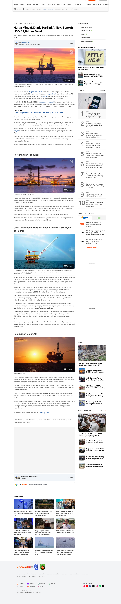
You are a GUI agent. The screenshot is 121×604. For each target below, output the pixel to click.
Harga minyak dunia (36, 92)
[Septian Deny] (18, 477)
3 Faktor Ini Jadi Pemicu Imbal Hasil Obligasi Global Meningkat (22, 532)
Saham (39, 9)
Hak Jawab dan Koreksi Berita (37, 576)
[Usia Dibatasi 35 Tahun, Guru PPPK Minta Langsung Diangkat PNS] (92, 423)
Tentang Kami (85, 574)
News (22, 4)
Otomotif (77, 4)
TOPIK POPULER (83, 23)
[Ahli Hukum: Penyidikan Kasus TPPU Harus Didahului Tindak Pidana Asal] (82, 442)
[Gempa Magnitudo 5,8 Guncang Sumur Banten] (82, 403)
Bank (33, 9)
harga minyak (51, 94)
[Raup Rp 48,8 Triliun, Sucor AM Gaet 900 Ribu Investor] (82, 450)
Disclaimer (33, 574)
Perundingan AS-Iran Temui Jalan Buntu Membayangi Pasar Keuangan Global (65, 552)
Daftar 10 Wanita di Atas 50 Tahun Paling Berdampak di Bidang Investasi (94, 155)
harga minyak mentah (46, 102)
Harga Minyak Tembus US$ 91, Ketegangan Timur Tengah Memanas (43, 513)
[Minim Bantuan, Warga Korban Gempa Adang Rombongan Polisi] (82, 379)
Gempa (80, 343)
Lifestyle (51, 4)
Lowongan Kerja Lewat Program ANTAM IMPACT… (93, 75)
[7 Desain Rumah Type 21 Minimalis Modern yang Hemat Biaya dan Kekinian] (82, 466)
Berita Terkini (84, 411)
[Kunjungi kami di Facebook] (90, 586)
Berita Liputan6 (43, 413)
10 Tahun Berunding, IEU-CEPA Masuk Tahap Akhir (94, 195)
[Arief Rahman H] (16, 43)
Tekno (69, 4)
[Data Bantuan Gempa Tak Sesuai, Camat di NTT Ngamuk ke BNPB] (82, 395)
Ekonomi (28, 9)
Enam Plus (97, 4)
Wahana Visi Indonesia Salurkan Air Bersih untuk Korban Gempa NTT (90, 364)
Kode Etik (41, 574)
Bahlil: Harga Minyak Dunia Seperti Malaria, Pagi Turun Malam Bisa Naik (64, 513)
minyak (45, 96)
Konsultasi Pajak (59, 9)
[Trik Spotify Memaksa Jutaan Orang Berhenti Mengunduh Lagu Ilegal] (92, 101)
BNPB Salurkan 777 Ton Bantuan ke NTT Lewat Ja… (95, 387)
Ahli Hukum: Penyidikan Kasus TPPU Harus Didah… (95, 442)
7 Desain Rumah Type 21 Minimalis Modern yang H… (95, 465)
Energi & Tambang (48, 9)
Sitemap (64, 574)
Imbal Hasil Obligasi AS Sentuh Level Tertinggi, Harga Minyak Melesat (21, 552)
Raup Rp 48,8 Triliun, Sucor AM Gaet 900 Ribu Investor (95, 450)
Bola (43, 4)
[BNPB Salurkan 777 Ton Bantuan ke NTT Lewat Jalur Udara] (82, 387)
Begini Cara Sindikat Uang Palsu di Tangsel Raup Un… (95, 458)
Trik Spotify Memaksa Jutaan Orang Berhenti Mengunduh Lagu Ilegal (93, 115)
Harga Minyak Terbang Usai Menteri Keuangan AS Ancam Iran (23, 513)
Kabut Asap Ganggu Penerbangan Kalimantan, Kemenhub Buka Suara (94, 135)
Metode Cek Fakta (21, 576)
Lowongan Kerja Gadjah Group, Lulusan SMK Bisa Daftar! (91, 68)
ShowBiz (36, 4)
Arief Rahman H (25, 42)
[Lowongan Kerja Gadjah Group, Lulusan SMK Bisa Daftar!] (92, 57)
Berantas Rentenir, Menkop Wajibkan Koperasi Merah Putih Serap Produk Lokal (94, 165)
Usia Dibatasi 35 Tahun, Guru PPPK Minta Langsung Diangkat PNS (90, 435)
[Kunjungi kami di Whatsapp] (100, 586)
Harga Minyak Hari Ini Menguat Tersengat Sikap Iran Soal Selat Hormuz (43, 532)
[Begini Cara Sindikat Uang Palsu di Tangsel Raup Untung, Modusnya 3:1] (82, 458)
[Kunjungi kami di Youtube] (87, 586)
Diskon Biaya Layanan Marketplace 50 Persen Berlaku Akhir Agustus (93, 145)
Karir (93, 574)
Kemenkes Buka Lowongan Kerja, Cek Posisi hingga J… (93, 83)
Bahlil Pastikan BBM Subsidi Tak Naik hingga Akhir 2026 (65, 531)
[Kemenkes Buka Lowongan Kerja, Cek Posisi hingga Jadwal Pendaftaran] (80, 83)
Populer (82, 90)
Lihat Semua (101, 90)
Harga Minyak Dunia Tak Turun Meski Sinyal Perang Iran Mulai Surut (39, 113)
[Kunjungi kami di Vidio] (84, 586)
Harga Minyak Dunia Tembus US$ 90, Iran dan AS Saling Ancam (44, 552)
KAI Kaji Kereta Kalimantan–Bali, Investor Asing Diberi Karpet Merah (94, 204)
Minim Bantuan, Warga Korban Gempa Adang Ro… (95, 379)
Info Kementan (75, 9)
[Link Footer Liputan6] (25, 567)
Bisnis (28, 4)
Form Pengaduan (74, 574)
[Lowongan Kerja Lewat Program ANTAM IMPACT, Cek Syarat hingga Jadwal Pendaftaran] (80, 75)
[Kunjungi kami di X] (93, 586)
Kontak (18, 574)
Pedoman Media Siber (53, 574)
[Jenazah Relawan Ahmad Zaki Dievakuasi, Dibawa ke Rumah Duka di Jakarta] (82, 371)
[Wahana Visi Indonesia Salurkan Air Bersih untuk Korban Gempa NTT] (92, 353)
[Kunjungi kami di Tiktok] (103, 586)
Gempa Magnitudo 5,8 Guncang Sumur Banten (94, 403)
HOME (16, 4)
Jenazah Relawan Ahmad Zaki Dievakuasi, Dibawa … (95, 371)
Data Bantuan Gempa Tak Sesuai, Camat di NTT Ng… (95, 395)
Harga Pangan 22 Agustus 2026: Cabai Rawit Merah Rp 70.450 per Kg (95, 185)
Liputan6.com (30, 591)
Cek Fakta (87, 4)
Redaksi (25, 574)
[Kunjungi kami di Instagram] (97, 586)
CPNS (67, 9)
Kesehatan (61, 4)
